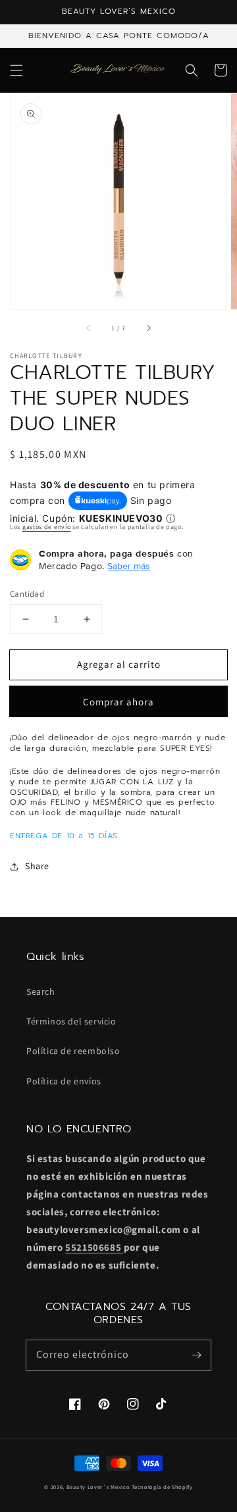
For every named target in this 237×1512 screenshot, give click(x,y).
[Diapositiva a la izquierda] (88, 327)
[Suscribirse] (196, 1354)
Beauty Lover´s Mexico (98, 1486)
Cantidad (27, 593)
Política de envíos (63, 1081)
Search (40, 991)
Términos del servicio (71, 1021)
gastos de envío (46, 526)
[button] (16, 70)
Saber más (128, 565)
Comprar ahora (118, 701)
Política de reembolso (73, 1051)
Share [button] (37, 866)
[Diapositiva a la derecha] (148, 327)
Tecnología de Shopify (162, 1486)
